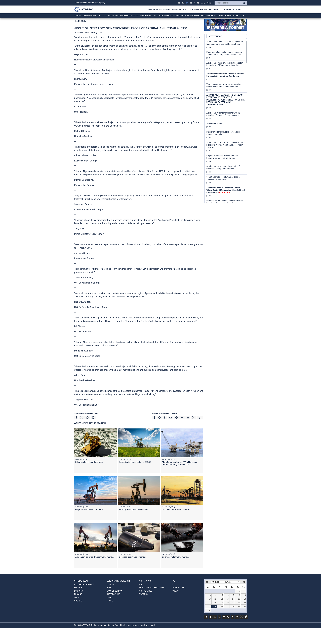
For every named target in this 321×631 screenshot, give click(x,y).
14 (233, 599)
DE (191, 3)
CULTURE (208, 9)
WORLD (110, 587)
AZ (179, 3)
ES (198, 3)
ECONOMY (198, 9)
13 (228, 599)
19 (222, 603)
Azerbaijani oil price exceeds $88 (133, 509)
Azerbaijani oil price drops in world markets (94, 557)
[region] (226, 121)
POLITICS (187, 9)
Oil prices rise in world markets (89, 509)
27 (228, 606)
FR (194, 3)
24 (210, 606)
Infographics (113, 594)
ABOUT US (143, 584)
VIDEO (240, 9)
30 (245, 606)
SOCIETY (217, 9)
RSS (173, 584)
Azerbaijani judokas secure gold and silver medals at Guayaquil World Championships (177, 15)
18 (215, 603)
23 (245, 603)
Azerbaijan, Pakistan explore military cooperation (106, 15)
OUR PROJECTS (229, 9)
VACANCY (143, 594)
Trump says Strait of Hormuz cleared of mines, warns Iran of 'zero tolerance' (223, 85)
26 (222, 606)
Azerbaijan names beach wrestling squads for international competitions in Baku (225, 42)
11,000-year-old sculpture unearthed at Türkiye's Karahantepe (223, 178)
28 (233, 606)
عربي (203, 3)
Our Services (145, 591)
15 (239, 599)
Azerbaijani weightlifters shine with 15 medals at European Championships (223, 114)
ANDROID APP (178, 587)
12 (222, 599)
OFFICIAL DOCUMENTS (172, 9)
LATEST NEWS (215, 36)
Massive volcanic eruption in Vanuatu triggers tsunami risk (223, 133)
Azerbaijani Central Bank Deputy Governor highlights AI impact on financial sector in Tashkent (224, 144)
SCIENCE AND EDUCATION (118, 581)
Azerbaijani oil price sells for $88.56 (135, 462)
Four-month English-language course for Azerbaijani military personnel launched (224, 53)
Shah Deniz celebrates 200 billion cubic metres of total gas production (179, 463)
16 (245, 599)
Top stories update (214, 123)
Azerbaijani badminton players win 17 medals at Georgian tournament (223, 167)
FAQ (173, 581)
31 (210, 610)
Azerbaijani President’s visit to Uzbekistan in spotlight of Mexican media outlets (224, 64)
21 (233, 603)
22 (239, 603)
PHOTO (110, 601)
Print (93, 33)
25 (215, 606)
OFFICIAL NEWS (155, 9)
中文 (209, 3)
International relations (151, 587)
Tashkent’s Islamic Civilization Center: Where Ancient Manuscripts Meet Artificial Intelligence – (225, 190)
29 (239, 606)
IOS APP (175, 591)
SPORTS (110, 584)
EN (187, 3)
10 (210, 599)
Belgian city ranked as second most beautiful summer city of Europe (222, 156)
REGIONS (78, 594)
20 (228, 603)
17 (210, 603)
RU (183, 3)
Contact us (145, 581)
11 (215, 599)
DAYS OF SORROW (114, 591)
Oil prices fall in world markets (89, 462)
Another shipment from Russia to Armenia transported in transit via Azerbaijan (225, 74)
